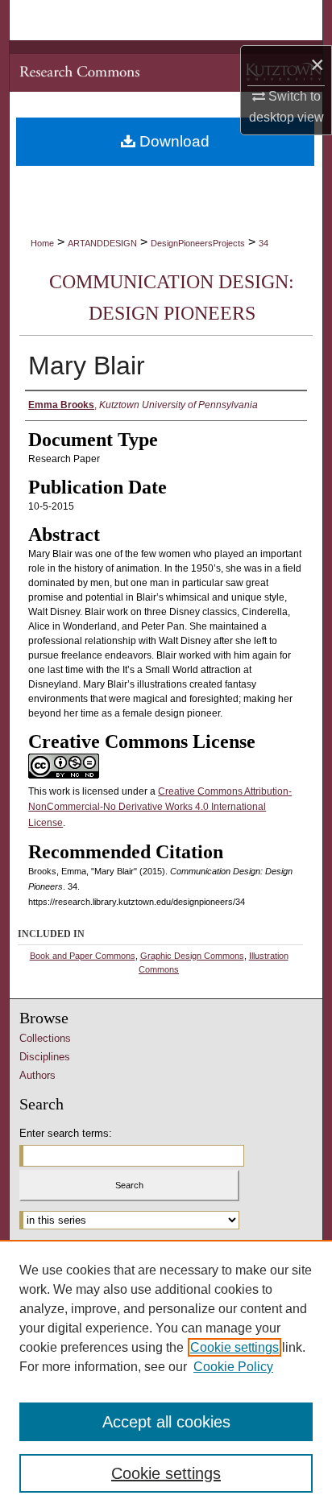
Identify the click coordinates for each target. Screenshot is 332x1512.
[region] (166, 1376)
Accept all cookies (166, 1422)
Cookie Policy (233, 1367)
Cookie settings (234, 1347)
